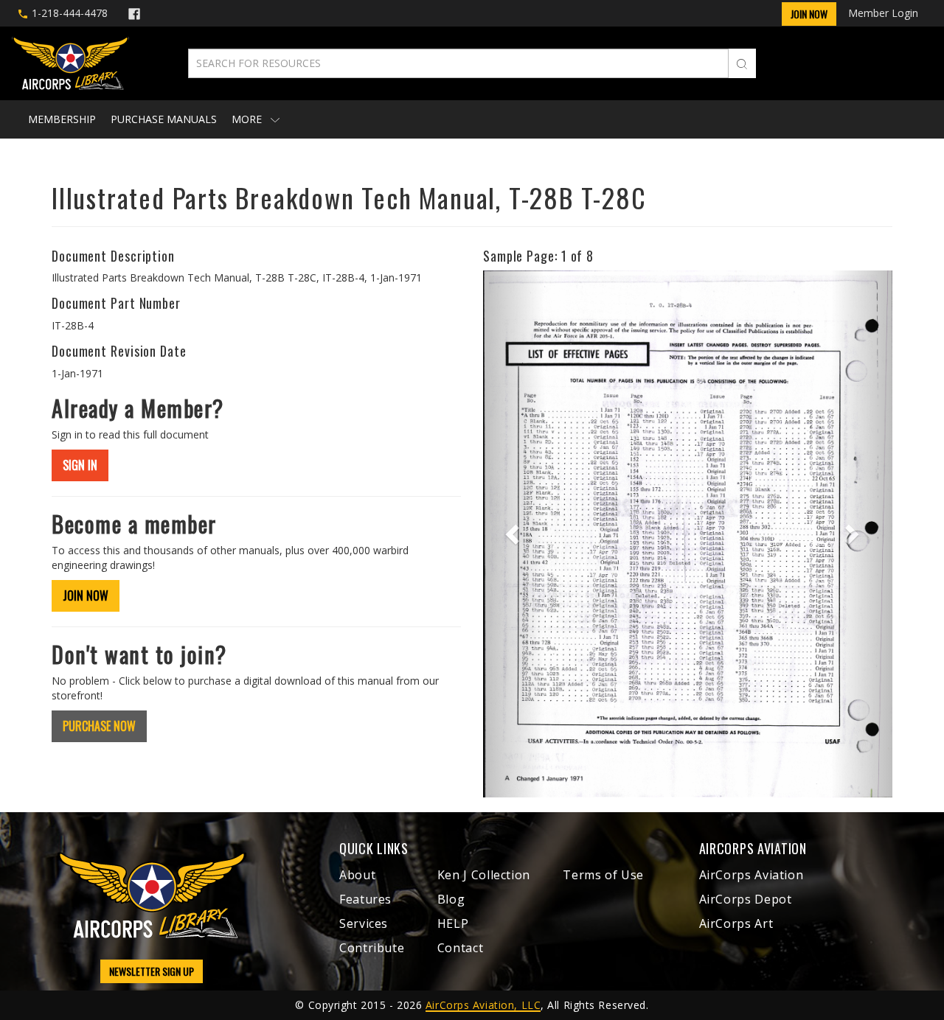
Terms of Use (603, 875)
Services (363, 923)
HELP (453, 923)
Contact (460, 948)
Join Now (809, 13)
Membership (62, 119)
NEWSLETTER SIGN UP (151, 971)
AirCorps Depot (745, 899)
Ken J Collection (483, 875)
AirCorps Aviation (751, 875)
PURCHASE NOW (99, 726)
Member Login (883, 13)
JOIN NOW (85, 595)
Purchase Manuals (164, 119)
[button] (513, 533)
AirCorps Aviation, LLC (483, 1005)
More (248, 119)
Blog (451, 899)
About (357, 875)
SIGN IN (80, 465)
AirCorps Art (736, 923)
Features (365, 899)
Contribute (371, 948)
